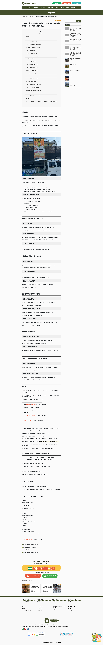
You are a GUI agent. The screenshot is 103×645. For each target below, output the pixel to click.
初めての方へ (55, 601)
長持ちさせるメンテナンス (33, 95)
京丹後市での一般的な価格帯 (34, 44)
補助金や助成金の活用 (32, 67)
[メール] (23, 629)
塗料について (24, 608)
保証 (23, 606)
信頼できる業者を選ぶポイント (33, 47)
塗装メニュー (39, 601)
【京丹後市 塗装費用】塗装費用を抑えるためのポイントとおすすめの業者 (35, 588)
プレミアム (40, 608)
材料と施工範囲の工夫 (32, 64)
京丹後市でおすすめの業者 (32, 70)
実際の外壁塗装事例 (31, 81)
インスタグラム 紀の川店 (27, 420)
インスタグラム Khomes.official (28, 415)
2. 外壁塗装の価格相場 (31, 39)
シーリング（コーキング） (26, 610)
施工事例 (28, 404)
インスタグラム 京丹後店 (27, 418)
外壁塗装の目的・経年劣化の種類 (59, 604)
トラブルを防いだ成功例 (33, 87)
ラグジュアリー (40, 610)
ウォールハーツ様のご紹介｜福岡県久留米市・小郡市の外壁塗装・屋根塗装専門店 (75, 53)
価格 (23, 604)
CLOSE (41, 33)
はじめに (28, 36)
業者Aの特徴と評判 (32, 73)
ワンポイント (58, 20)
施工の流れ (55, 609)
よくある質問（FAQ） (71, 606)
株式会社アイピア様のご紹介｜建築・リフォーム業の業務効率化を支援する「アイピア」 (75, 47)
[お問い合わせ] (96, 638)
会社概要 (69, 608)
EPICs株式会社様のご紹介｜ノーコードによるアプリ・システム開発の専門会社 (75, 34)
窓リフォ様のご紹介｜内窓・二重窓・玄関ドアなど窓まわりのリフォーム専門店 (75, 40)
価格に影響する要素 (32, 41)
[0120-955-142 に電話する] (41, 568)
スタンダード (40, 604)
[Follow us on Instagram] (28, 629)
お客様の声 (70, 604)
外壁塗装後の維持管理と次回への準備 (34, 90)
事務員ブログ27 (73, 64)
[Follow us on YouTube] (25, 629)
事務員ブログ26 (73, 76)
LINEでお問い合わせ (50, 575)
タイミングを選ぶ (31, 61)
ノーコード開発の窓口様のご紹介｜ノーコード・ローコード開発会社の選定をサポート (75, 28)
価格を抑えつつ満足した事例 (34, 84)
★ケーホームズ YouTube (27, 539)
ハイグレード (40, 606)
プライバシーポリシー (71, 613)
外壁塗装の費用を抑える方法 (32, 59)
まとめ (28, 98)
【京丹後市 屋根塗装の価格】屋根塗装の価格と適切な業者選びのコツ (47, 588)
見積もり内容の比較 (32, 53)
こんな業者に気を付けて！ (57, 612)
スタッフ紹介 (70, 610)
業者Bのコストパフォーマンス (34, 76)
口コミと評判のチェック (33, 56)
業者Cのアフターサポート (33, 78)
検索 (78, 21)
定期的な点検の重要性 (32, 93)
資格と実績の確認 (31, 50)
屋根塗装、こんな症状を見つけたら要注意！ (59, 607)
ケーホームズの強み (25, 601)
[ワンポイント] (26, 587)
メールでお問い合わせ (33, 575)
